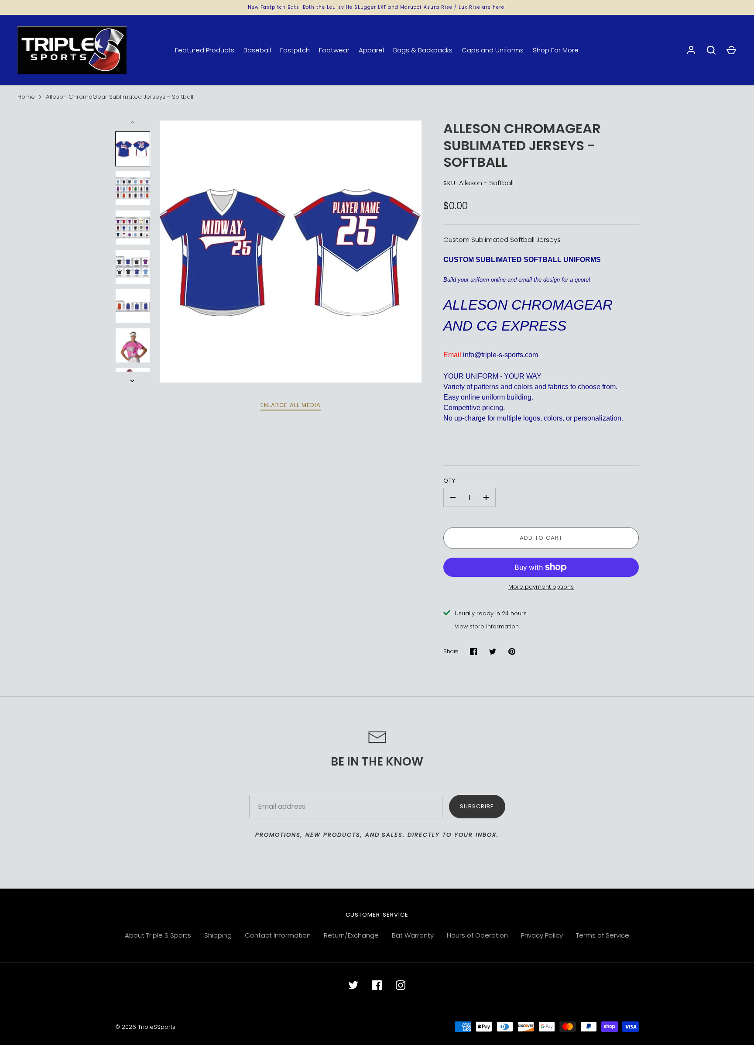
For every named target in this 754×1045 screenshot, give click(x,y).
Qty (449, 480)
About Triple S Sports (158, 935)
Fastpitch (295, 50)
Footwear (334, 50)
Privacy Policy (542, 935)
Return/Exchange (351, 935)
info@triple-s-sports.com (500, 355)
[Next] (133, 380)
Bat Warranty (413, 935)
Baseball (257, 50)
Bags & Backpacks (422, 50)
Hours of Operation (477, 935)
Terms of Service (602, 935)
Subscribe (477, 806)
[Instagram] (400, 985)
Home (26, 97)
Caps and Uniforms (493, 50)
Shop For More (556, 50)
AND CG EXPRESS (504, 326)
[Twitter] (353, 985)
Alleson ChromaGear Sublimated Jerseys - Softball (119, 97)
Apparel (371, 50)
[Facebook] (377, 985)
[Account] (691, 50)
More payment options (541, 587)
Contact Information (278, 935)
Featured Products (204, 50)
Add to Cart (541, 538)
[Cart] (731, 50)
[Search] (711, 50)
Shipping (218, 935)
